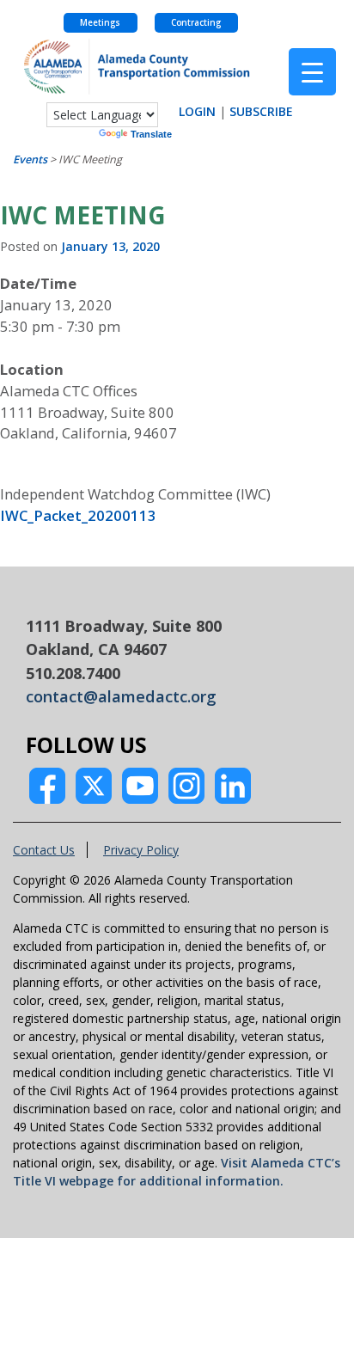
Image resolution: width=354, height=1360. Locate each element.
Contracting (196, 22)
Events (30, 159)
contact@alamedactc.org (121, 696)
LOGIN (197, 111)
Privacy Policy (141, 850)
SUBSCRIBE (261, 111)
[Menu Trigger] (312, 71)
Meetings (100, 22)
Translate (151, 134)
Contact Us (44, 850)
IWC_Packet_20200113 (78, 515)
